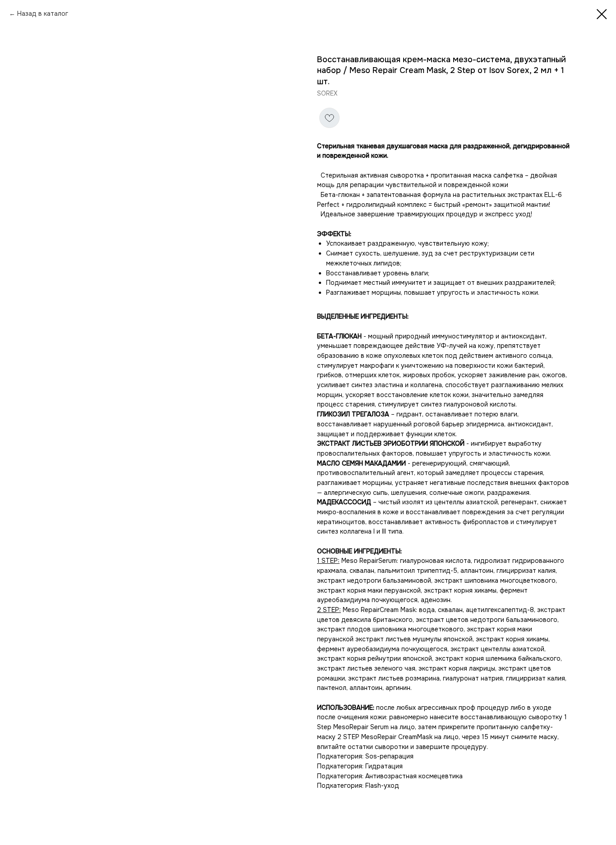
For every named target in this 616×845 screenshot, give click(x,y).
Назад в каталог (42, 13)
